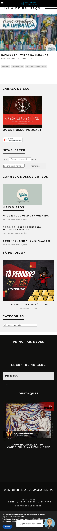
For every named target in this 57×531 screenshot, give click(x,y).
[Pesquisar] (55, 3)
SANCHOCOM (35, 506)
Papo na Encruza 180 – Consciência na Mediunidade (28, 446)
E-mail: (5, 159)
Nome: (34, 159)
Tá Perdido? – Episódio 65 (28, 304)
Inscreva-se (35, 166)
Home (11, 502)
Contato (46, 502)
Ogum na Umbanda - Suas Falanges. (27, 241)
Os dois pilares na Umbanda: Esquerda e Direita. (23, 228)
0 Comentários (17, 66)
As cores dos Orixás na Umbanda (26, 216)
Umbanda (5, 66)
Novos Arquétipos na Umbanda (25, 55)
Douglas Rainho (8, 58)
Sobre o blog (28, 502)
